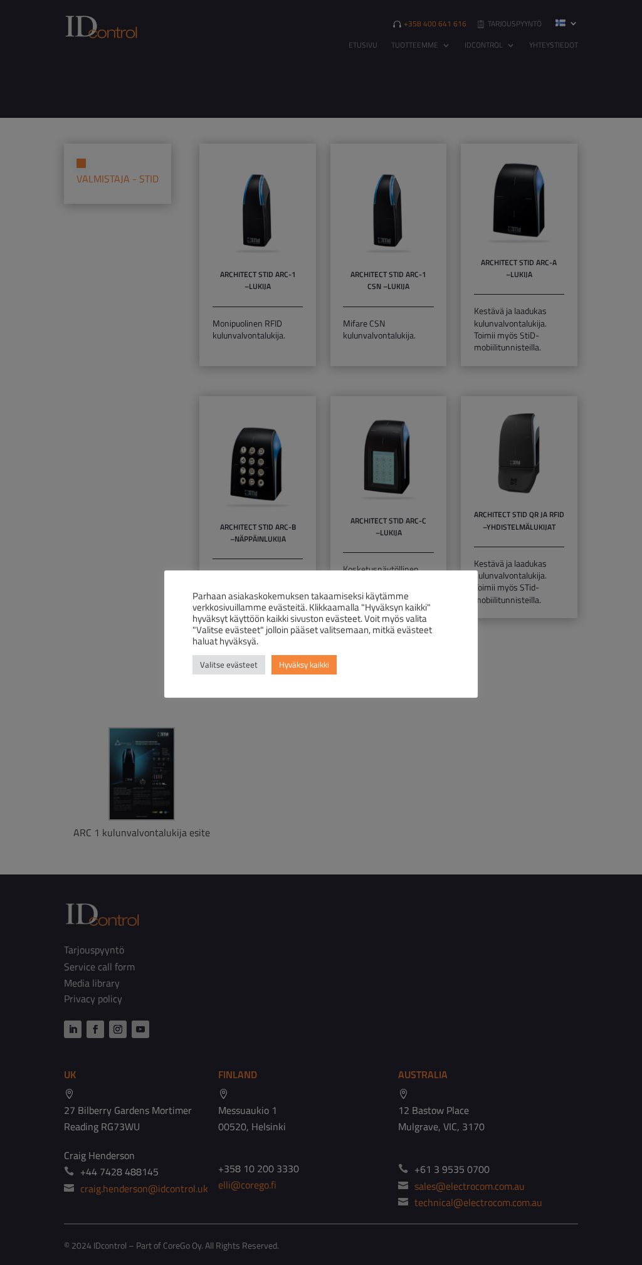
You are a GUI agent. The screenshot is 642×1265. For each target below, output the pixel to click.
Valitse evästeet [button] (229, 664)
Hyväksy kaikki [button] (304, 664)
